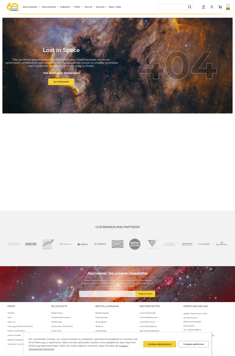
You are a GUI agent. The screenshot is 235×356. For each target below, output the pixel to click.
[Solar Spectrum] (65, 244)
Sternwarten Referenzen (62, 326)
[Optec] (83, 244)
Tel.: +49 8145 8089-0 (192, 330)
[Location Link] (204, 7)
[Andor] (31, 244)
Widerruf (99, 326)
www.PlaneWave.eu (148, 326)
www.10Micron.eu (147, 322)
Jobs (10, 317)
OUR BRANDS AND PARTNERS (117, 227)
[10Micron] (13, 244)
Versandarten (101, 322)
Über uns (11, 322)
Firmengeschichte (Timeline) (20, 326)
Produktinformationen (61, 317)
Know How (56, 331)
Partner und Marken (16, 331)
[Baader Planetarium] (12, 7)
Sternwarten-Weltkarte (149, 331)
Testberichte (56, 322)
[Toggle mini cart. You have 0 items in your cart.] (220, 7)
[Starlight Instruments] (169, 244)
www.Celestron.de (148, 313)
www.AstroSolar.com (149, 317)
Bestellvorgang (102, 313)
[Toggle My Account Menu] (211, 7)
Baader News (57, 313)
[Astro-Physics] (221, 244)
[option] (228, 5)
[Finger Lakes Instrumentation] (152, 244)
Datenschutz (100, 331)
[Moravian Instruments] (48, 244)
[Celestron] (204, 244)
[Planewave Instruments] (187, 244)
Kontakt (11, 313)
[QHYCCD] (100, 244)
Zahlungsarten (101, 317)
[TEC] (135, 244)
